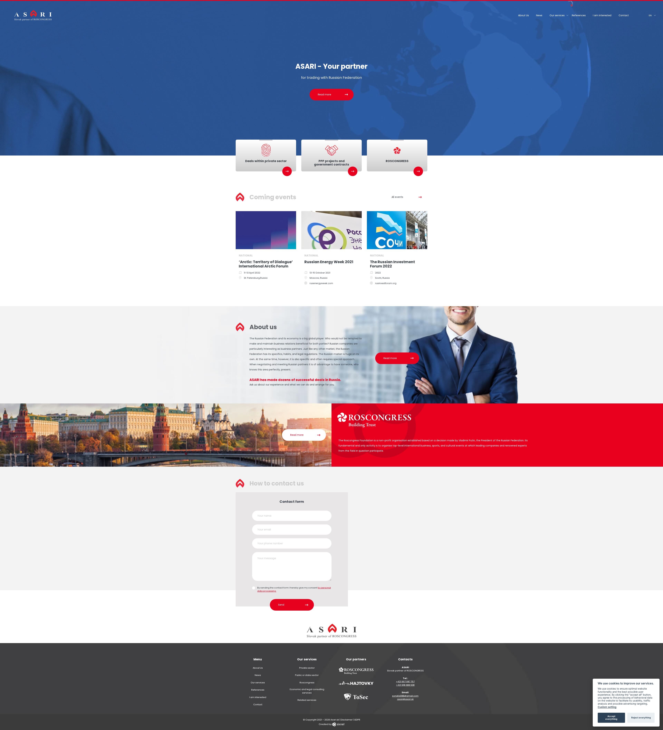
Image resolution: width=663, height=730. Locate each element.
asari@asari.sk (405, 699)
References (579, 15)
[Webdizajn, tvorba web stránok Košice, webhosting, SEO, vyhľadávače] (338, 724)
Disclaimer (347, 719)
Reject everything (641, 717)
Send (281, 604)
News (539, 15)
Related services (306, 700)
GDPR (357, 719)
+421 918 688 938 (405, 685)
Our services (557, 15)
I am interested (602, 15)
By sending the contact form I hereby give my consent (294, 589)
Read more (324, 94)
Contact (624, 15)
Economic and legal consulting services (307, 691)
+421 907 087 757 (405, 681)
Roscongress (307, 682)
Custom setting (607, 706)
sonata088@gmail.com (405, 696)
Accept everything (611, 717)
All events (397, 197)
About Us (523, 15)
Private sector (307, 668)
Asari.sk (334, 719)
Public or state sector (307, 675)
